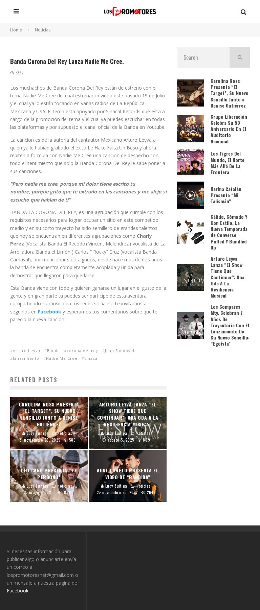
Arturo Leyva (26, 350)
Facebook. (18, 590)
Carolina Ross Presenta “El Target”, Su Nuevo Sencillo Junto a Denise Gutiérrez (229, 93)
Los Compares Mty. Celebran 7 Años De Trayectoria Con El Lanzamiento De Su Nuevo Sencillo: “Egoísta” (230, 325)
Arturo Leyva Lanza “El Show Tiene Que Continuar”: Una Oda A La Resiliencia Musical (227, 277)
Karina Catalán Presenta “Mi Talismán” (226, 195)
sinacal (91, 358)
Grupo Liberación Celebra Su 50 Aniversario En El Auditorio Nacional (229, 129)
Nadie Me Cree (62, 358)
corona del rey (82, 350)
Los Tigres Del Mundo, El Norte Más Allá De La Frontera (227, 162)
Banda (53, 350)
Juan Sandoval (119, 350)
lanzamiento (26, 358)
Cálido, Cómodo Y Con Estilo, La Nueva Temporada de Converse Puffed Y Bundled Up (229, 232)
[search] (240, 57)
